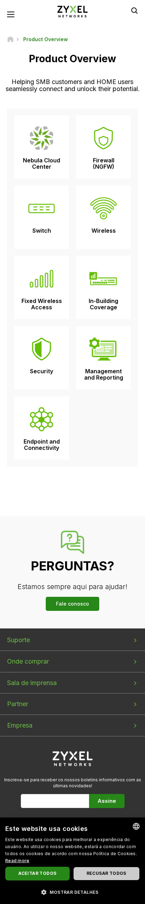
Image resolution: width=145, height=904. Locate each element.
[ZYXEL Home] (72, 11)
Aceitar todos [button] (37, 873)
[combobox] (136, 826)
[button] (72, 892)
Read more (17, 860)
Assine (106, 801)
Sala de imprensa (32, 682)
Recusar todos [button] (106, 873)
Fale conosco (72, 604)
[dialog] (72, 861)
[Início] (10, 39)
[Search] (134, 11)
